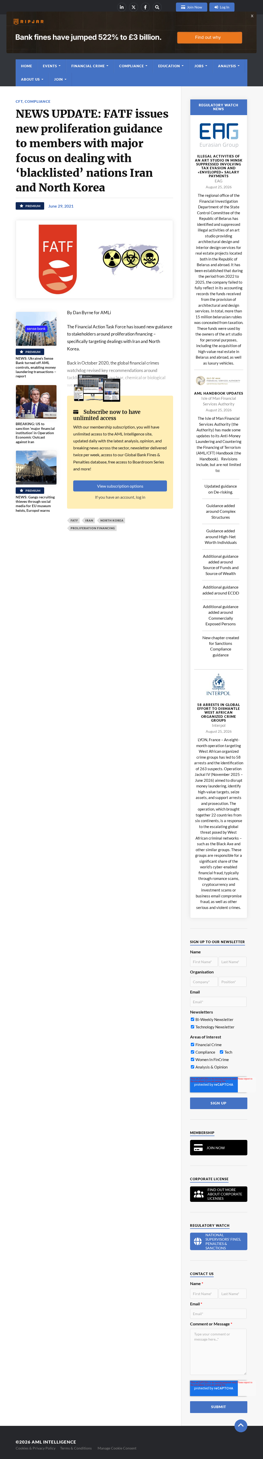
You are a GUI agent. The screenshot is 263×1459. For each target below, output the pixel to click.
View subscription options (120, 486)
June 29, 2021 (60, 205)
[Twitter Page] (133, 7)
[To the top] (240, 1425)
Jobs (199, 66)
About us (30, 79)
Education (169, 66)
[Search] (157, 7)
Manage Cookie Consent (117, 1448)
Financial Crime (88, 66)
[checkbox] (218, 1024)
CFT (19, 101)
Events (50, 66)
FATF (74, 520)
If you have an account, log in (120, 497)
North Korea (112, 520)
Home (26, 66)
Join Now (194, 7)
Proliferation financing (93, 528)
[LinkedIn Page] (121, 7)
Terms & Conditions (76, 1448)
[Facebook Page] (145, 7)
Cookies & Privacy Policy (35, 1448)
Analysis (227, 66)
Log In (224, 7)
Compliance (131, 66)
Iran (89, 520)
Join (58, 79)
